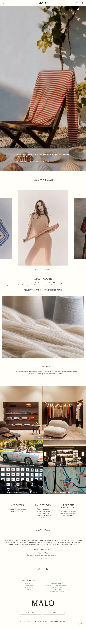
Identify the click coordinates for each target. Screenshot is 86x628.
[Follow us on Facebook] (47, 569)
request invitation (23, 161)
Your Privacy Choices (57, 591)
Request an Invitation (32, 290)
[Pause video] (83, 9)
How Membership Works (52, 290)
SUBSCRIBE (43, 559)
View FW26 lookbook (41, 161)
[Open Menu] (3, 3)
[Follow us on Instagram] (39, 569)
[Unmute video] (78, 9)
